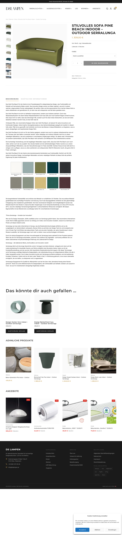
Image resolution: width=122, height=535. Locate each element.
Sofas (15, 19)
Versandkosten (86, 43)
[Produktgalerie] (40, 51)
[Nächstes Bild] (65, 51)
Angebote (49, 468)
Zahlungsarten (74, 459)
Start (7, 19)
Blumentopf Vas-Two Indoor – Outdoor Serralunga (45, 378)
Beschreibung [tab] (12, 99)
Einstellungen (112, 530)
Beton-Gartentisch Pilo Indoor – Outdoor (17, 377)
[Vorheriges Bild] (15, 51)
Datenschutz (97, 456)
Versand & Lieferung (76, 456)
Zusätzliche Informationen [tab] (34, 99)
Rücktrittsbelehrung (99, 462)
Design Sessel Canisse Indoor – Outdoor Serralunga (74, 378)
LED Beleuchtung (51, 465)
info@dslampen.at (13, 467)
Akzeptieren (82, 530)
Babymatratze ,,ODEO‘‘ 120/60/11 (72, 428)
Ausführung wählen (16, 331)
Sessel (64, 375)
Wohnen (11, 19)
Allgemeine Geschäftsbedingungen (104, 453)
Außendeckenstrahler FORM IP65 (44, 428)
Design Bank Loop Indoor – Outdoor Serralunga (101, 378)
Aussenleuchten (50, 456)
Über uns (72, 453)
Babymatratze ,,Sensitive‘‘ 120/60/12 (102, 428)
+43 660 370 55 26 (14, 464)
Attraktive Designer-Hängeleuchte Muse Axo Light (18, 427)
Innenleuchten (9, 425)
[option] (8, 33)
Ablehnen (97, 530)
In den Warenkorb (100, 63)
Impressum (97, 459)
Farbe (74, 51)
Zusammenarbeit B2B (76, 465)
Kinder (64, 426)
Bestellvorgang (74, 462)
